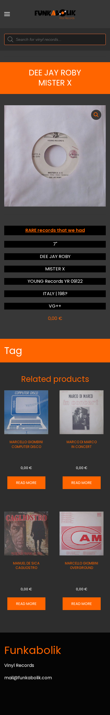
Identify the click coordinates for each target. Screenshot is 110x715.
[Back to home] (55, 14)
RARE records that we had (55, 230)
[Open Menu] (7, 14)
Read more (26, 482)
